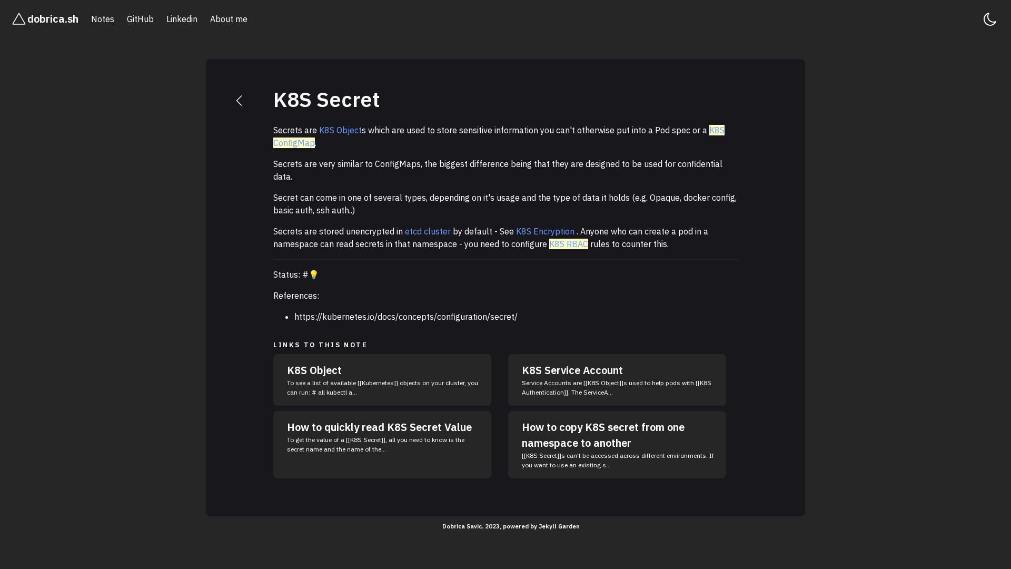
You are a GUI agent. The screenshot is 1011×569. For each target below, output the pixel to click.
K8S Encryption (545, 231)
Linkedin (181, 19)
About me (228, 19)
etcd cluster (428, 231)
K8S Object (340, 130)
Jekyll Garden (559, 526)
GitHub (140, 19)
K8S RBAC (568, 244)
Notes (102, 19)
